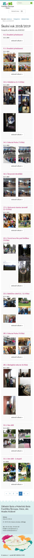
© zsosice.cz (4, 555)
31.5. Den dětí (8, 425)
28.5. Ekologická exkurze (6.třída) (15, 365)
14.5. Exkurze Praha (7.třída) (14, 142)
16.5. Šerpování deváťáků (12, 174)
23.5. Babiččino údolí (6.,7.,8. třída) (16, 294)
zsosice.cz (9, 19)
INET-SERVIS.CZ (18, 555)
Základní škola (25, 19)
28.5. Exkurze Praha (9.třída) (14, 334)
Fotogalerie (17, 19)
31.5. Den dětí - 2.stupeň (12, 459)
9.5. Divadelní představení (13, 35)
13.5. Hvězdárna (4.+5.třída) (13, 82)
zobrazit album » (17, 41)
